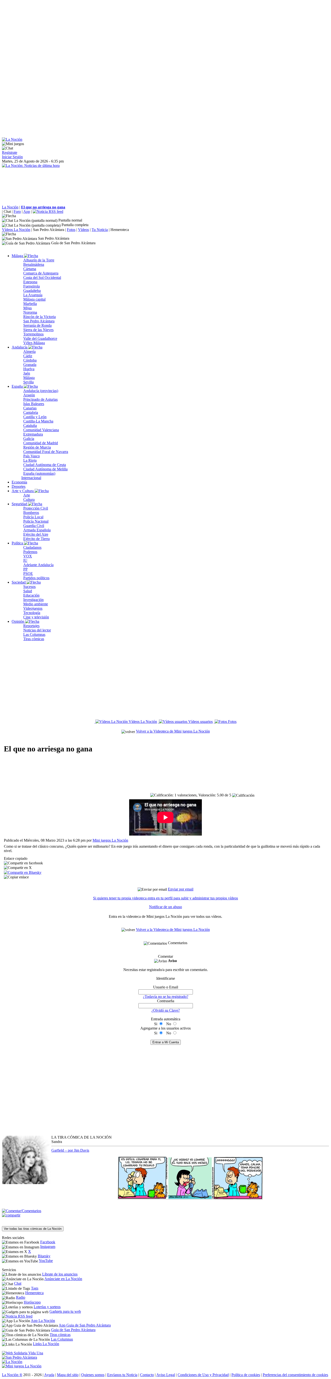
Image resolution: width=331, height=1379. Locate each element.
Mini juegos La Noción (110, 840)
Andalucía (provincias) (40, 391)
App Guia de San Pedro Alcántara (85, 1325)
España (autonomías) (39, 473)
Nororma (30, 312)
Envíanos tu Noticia (122, 1375)
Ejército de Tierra (36, 539)
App (26, 211)
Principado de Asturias (40, 399)
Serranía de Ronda (37, 325)
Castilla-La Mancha (38, 421)
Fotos (71, 230)
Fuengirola (31, 286)
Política (18, 543)
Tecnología (31, 613)
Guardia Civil (33, 526)
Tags (34, 1288)
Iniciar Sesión (12, 157)
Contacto (147, 1375)
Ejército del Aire (35, 534)
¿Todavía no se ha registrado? (165, 996)
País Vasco (31, 456)
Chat (7, 211)
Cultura (29, 499)
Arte (26, 495)
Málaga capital (34, 299)
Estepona (30, 282)
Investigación (33, 600)
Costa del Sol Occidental (42, 277)
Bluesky (44, 1256)
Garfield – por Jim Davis (70, 1150)
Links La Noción (46, 1344)
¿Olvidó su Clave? (165, 1010)
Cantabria (30, 412)
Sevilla (28, 382)
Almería (29, 351)
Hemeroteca (119, 230)
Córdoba (30, 360)
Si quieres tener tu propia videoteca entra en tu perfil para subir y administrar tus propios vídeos (165, 898)
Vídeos (83, 230)
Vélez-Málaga (34, 343)
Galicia (28, 439)
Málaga (18, 256)
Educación (31, 595)
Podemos (30, 552)
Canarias (30, 408)
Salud (27, 591)
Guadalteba (32, 291)
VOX (27, 556)
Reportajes (31, 626)
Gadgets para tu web (65, 1311)
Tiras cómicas (33, 639)
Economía (19, 482)
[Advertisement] (147, 36)
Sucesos (29, 587)
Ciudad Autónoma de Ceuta (44, 465)
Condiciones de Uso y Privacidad (203, 1375)
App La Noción (43, 1321)
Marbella (30, 304)
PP (25, 569)
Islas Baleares (33, 404)
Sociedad (19, 582)
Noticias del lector (37, 630)
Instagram (47, 1247)
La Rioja (30, 460)
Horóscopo (32, 1302)
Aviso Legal (165, 1375)
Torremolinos (33, 334)
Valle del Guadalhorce (40, 338)
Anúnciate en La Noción (63, 1279)
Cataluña (30, 425)
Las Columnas (34, 634)
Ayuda (49, 1375)
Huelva (28, 369)
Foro (17, 211)
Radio (20, 1297)
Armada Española (37, 530)
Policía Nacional (35, 521)
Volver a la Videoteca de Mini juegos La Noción (173, 731)
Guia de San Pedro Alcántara (73, 1330)
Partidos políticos (36, 578)
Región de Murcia (37, 447)
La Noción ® (12, 1375)
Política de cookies (245, 1375)
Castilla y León (35, 417)
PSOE (28, 573)
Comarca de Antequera (40, 273)
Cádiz (27, 356)
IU (25, 560)
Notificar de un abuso (165, 907)
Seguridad (20, 504)
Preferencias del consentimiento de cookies (295, 1375)
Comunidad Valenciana (41, 430)
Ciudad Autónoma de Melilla (45, 469)
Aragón (29, 395)
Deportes (18, 486)
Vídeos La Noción (16, 230)
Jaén (26, 373)
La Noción (10, 207)
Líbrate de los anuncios (60, 1274)
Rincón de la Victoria (39, 317)
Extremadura (33, 434)
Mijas (27, 308)
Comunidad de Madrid (40, 443)
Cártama (29, 269)
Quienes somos (92, 1375)
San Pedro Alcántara (48, 230)
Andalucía (20, 347)
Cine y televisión (36, 617)
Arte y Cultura (23, 491)
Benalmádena (33, 264)
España (18, 386)
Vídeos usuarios (200, 721)
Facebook (47, 1242)
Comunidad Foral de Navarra (45, 452)
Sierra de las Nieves (38, 330)
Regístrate (9, 152)
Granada (29, 365)
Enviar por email (180, 889)
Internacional (31, 478)
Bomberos (31, 513)
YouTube (46, 1261)
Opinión (18, 621)
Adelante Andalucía (38, 565)
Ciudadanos (32, 547)
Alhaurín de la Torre (38, 260)
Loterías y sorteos (47, 1307)
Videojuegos (32, 608)
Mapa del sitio (68, 1375)
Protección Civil (35, 508)
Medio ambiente (35, 604)
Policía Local (33, 517)
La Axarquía (32, 295)
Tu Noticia (100, 230)
